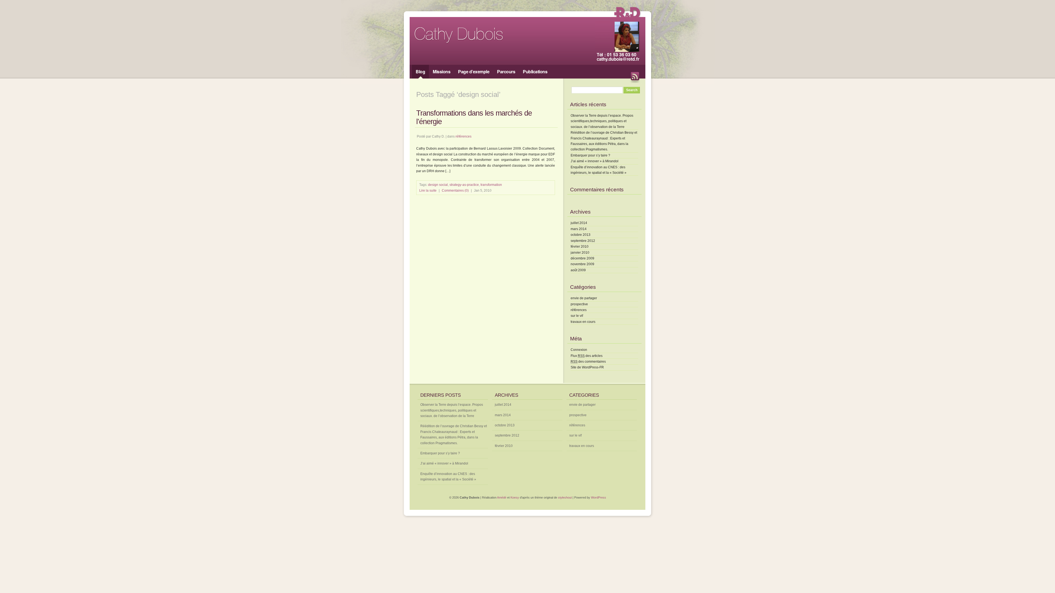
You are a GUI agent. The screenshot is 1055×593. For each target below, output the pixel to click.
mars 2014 (579, 229)
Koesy (514, 497)
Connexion (579, 350)
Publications (535, 71)
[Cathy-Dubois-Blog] (470, 43)
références (463, 136)
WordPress (598, 497)
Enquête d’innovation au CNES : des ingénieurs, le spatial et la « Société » (448, 476)
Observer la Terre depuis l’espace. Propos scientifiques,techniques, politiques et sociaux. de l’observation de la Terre (602, 121)
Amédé (501, 497)
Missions (441, 71)
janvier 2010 (580, 252)
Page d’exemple (473, 71)
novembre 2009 (582, 264)
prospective (579, 304)
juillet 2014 (579, 223)
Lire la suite (428, 190)
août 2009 (578, 270)
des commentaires (588, 361)
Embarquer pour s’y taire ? (590, 155)
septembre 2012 (583, 241)
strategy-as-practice (464, 185)
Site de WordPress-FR (587, 367)
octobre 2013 (580, 235)
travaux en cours (583, 322)
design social (438, 185)
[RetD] (627, 18)
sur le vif (577, 316)
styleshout (565, 497)
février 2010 (579, 246)
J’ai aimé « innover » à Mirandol (594, 161)
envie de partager (584, 298)
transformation (491, 185)
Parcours (506, 71)
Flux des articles (587, 356)
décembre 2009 (582, 258)
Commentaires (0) (455, 190)
